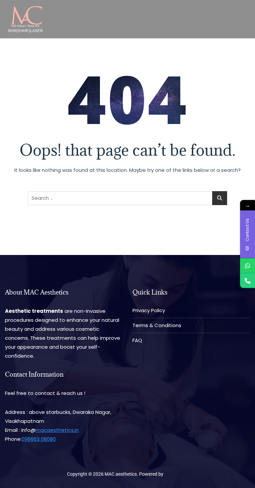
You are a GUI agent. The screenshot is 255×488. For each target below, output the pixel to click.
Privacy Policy (148, 310)
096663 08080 (39, 438)
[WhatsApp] (247, 265)
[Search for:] (127, 198)
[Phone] (247, 280)
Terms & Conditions (156, 325)
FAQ (137, 340)
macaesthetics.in (57, 430)
